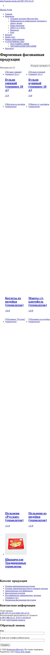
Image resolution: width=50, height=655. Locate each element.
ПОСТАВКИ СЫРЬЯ (19, 44)
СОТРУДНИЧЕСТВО (14, 41)
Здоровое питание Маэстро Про (24, 19)
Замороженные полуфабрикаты (19, 591)
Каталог (8, 35)
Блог (12, 32)
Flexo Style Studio (22, 652)
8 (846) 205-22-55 (21, 613)
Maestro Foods (6, 10)
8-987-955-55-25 (7, 613)
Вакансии (14, 30)
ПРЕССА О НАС (17, 28)
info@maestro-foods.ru (9, 1)
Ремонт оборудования (14, 39)
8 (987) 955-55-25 (26, 1)
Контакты (9, 48)
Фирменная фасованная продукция (20, 600)
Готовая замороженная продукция (20, 586)
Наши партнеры (17, 25)
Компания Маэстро (15, 649)
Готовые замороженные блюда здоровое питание (26, 588)
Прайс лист (10, 37)
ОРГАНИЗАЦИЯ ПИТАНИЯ (23, 46)
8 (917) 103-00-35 (23, 618)
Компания (9, 16)
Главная (8, 14)
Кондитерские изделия (15, 593)
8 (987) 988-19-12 (7, 618)
